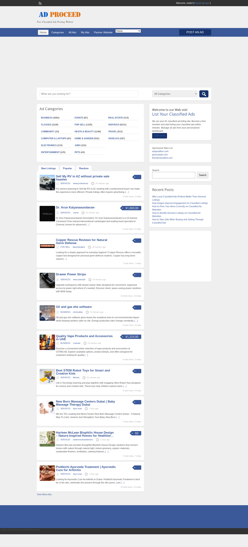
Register (198, 3)
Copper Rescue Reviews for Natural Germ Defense (81, 241)
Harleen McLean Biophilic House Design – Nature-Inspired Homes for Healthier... (85, 434)
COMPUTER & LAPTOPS (53, 138)
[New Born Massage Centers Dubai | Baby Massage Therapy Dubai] (47, 414)
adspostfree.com (160, 151)
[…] (127, 192)
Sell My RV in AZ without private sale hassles (82, 178)
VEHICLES (113, 138)
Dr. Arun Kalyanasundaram (75, 207)
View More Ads (44, 494)
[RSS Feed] (39, 2)
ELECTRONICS (49, 145)
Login (207, 3)
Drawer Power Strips (71, 274)
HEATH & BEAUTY (84, 131)
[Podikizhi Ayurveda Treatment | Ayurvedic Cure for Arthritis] (47, 480)
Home (43, 32)
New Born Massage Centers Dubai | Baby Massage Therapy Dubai (85, 403)
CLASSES (46, 124)
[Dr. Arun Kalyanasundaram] (47, 220)
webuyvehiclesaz (80, 183)
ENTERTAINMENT (50, 152)
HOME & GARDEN (84, 138)
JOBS (78, 145)
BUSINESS (46, 117)
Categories (57, 32)
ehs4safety (78, 312)
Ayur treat (77, 408)
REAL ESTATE (115, 117)
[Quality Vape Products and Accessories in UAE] (47, 349)
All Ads (72, 32)
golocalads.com (160, 154)
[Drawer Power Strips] (47, 287)
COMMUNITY (47, 131)
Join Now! (159, 135)
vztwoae (76, 343)
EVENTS (79, 117)
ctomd (75, 213)
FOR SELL (80, 124)
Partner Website (103, 32)
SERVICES (113, 124)
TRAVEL (112, 131)
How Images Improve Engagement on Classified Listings (180, 203)
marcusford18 (79, 279)
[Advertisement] (124, 62)
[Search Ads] (203, 93)
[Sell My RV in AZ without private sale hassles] (47, 189)
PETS (77, 152)
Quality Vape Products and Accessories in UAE (84, 337)
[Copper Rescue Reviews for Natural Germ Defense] (47, 253)
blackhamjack (79, 247)
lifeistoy (76, 377)
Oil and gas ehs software (74, 307)
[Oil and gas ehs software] (47, 320)
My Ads (85, 32)
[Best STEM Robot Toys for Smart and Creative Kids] (47, 383)
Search (155, 170)
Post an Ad (195, 32)
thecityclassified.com (162, 158)
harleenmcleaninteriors (83, 440)
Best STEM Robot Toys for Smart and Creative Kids (83, 372)
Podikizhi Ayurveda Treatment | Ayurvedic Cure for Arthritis (86, 468)
